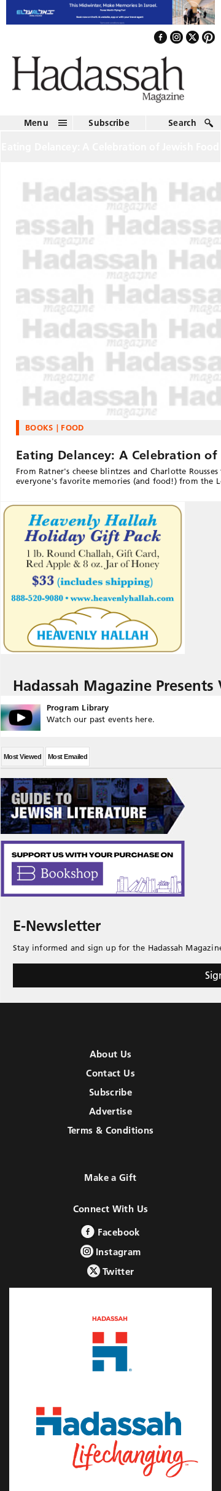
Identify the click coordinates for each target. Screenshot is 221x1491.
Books (39, 434)
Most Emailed (67, 763)
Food (72, 434)
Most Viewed (22, 763)
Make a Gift (110, 1184)
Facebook (117, 1239)
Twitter (117, 1278)
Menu (36, 128)
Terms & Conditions (111, 1137)
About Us (111, 1061)
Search (182, 128)
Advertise (110, 1118)
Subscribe (109, 128)
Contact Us (110, 1080)
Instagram (117, 1258)
